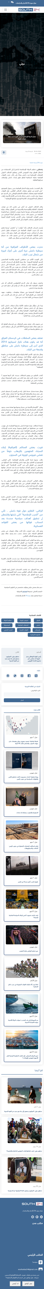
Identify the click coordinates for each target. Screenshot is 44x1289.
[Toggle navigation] (6, 10)
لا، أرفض (15, 1284)
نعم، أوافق (28, 1284)
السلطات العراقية (23, 625)
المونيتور (24, 592)
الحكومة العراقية (35, 635)
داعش (38, 625)
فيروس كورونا (24, 620)
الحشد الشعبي (8, 630)
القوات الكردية (24, 630)
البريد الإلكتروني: (35, 691)
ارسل (22, 700)
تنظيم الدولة (7, 620)
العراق (38, 620)
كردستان (37, 630)
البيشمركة (7, 625)
